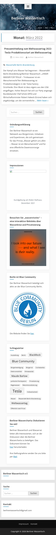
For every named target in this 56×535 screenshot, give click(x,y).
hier (32, 333)
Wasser (13, 399)
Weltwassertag (19, 403)
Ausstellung (15, 355)
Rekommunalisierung (30, 385)
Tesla (17, 391)
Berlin (24, 355)
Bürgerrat (29, 367)
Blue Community (23, 361)
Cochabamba (40, 367)
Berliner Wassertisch (35, 57)
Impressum (24, 524)
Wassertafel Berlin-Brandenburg (20, 65)
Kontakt (34, 524)
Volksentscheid (32, 392)
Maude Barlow (19, 376)
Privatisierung (34, 381)
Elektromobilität (16, 371)
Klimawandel (29, 371)
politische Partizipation (18, 381)
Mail (15, 456)
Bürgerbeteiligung (17, 367)
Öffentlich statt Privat (18, 408)
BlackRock (35, 354)
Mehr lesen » (42, 100)
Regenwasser (15, 385)
